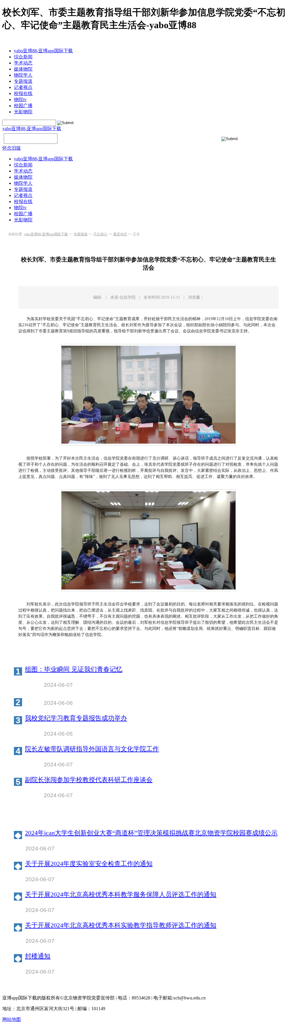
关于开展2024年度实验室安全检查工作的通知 (89, 864)
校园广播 (23, 105)
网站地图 (11, 1019)
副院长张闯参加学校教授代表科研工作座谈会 (89, 780)
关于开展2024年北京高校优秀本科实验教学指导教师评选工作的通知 (120, 925)
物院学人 (23, 75)
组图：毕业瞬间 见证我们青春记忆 (73, 669)
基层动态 (120, 234)
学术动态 (23, 62)
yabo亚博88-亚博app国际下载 (43, 50)
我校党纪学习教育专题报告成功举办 (76, 718)
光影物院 (23, 111)
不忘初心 (100, 234)
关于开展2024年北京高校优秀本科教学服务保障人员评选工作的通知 (120, 894)
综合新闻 (23, 56)
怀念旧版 (11, 148)
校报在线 (23, 93)
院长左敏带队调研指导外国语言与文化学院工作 (92, 749)
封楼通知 (37, 956)
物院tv (20, 99)
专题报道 (23, 81)
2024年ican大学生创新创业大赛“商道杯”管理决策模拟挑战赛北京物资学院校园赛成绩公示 (151, 833)
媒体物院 (23, 69)
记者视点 (23, 87)
